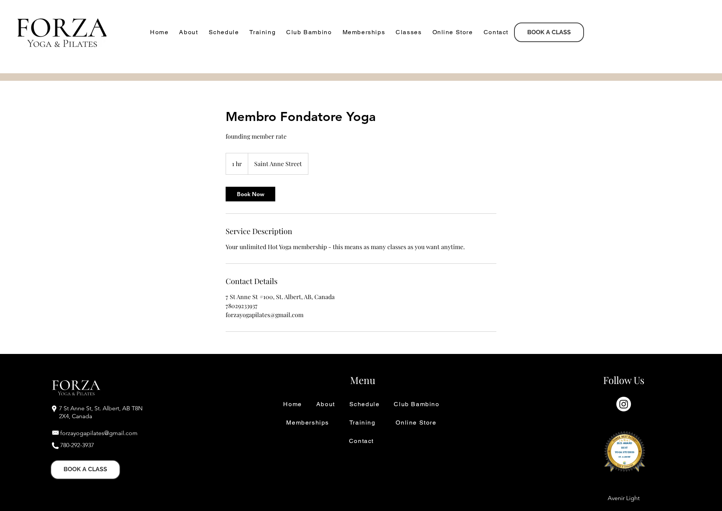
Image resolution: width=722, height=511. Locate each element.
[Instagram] (623, 404)
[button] (188, 32)
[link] (250, 194)
